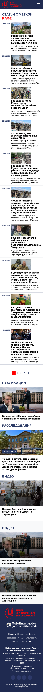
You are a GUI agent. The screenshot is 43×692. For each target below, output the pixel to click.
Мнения (15, 642)
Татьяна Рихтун (9, 451)
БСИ (22, 638)
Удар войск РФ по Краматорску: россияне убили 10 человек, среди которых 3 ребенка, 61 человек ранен (25, 170)
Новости (12, 634)
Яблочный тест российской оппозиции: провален (16, 562)
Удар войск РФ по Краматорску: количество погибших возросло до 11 (23, 104)
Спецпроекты (31, 638)
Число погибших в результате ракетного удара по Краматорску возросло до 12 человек (24, 72)
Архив (28, 642)
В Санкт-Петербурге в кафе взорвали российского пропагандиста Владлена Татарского (26, 243)
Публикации (14, 383)
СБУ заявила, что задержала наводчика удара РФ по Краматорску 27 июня (24, 137)
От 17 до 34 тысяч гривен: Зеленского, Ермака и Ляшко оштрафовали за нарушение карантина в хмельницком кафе (24, 348)
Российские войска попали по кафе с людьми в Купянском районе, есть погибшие (24, 39)
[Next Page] (28, 373)
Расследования (17, 425)
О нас (22, 642)
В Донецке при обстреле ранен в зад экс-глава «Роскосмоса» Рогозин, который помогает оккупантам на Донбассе (25, 277)
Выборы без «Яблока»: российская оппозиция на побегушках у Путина (21, 417)
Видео (8, 476)
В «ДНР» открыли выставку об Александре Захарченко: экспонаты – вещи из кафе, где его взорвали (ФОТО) (25, 312)
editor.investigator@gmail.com (22, 668)
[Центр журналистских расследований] (12, 4)
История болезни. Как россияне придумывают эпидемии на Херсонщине (19, 512)
